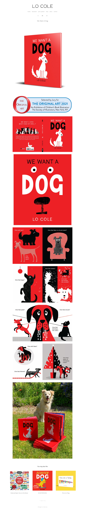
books (29, 11)
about (51, 11)
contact (55, 11)
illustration (34, 11)
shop (47, 11)
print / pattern (41, 11)
